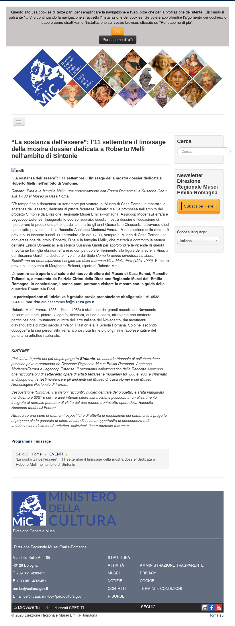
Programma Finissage (31, 441)
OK (117, 31)
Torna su (216, 615)
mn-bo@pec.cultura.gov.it (63, 596)
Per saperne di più (118, 39)
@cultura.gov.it (35, 588)
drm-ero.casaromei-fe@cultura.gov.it (64, 301)
